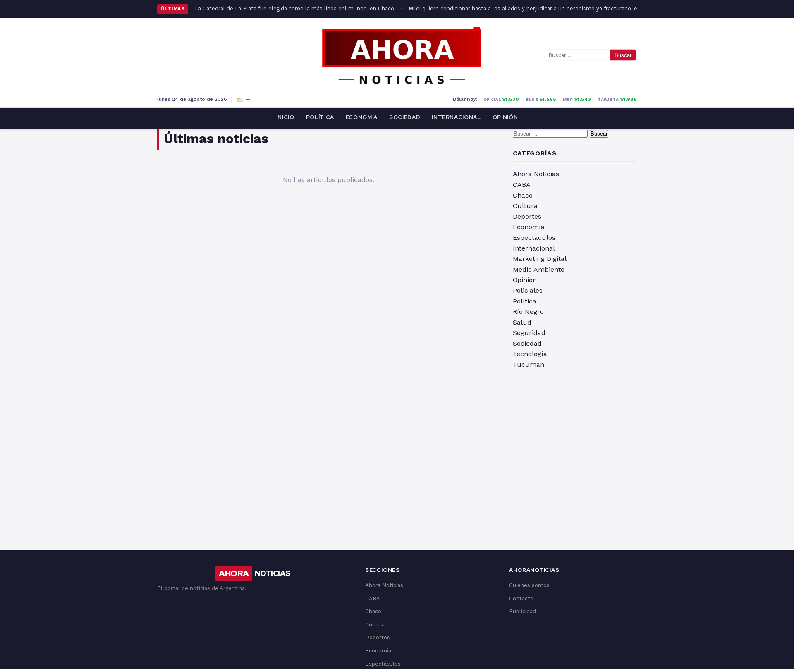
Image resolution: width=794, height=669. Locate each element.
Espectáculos (534, 237)
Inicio (285, 117)
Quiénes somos (529, 585)
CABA (522, 185)
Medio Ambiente (538, 269)
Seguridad (529, 333)
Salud (522, 322)
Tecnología (530, 354)
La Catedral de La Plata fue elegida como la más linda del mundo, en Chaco (294, 8)
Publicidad (522, 611)
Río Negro (528, 311)
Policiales (528, 290)
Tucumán (528, 364)
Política (320, 117)
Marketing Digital (540, 259)
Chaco (523, 195)
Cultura (525, 206)
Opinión (505, 117)
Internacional (456, 117)
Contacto (521, 598)
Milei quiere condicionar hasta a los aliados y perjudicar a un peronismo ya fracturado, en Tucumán (538, 8)
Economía (362, 117)
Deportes (527, 216)
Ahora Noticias (536, 174)
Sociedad (404, 117)
